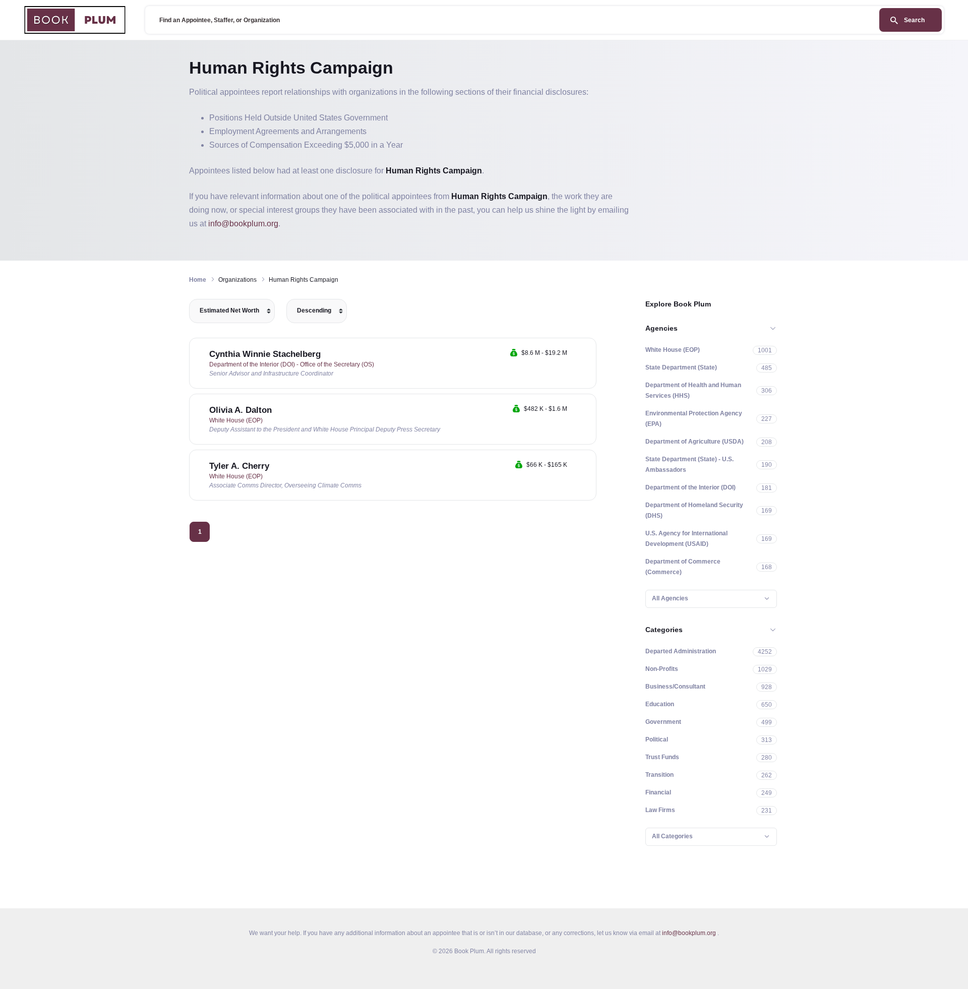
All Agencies (670, 598)
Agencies (661, 328)
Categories (664, 630)
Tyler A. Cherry (239, 466)
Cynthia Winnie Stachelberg (265, 354)
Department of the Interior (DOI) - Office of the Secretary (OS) (291, 364)
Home (197, 279)
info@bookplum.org (243, 223)
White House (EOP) (236, 420)
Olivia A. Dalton (240, 410)
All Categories (672, 836)
